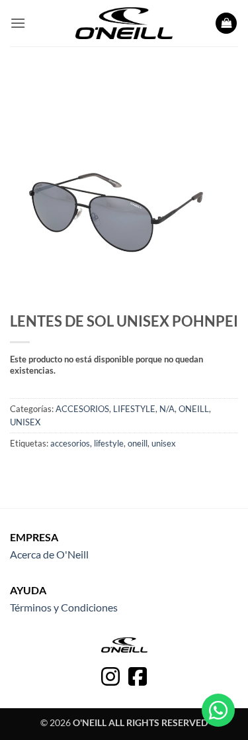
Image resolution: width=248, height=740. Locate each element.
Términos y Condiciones (64, 607)
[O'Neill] (124, 23)
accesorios (70, 443)
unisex (163, 443)
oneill (137, 443)
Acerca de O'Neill (49, 554)
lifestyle (109, 443)
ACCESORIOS (82, 408)
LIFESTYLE (134, 408)
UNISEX (25, 422)
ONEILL (194, 408)
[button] (18, 23)
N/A (167, 408)
